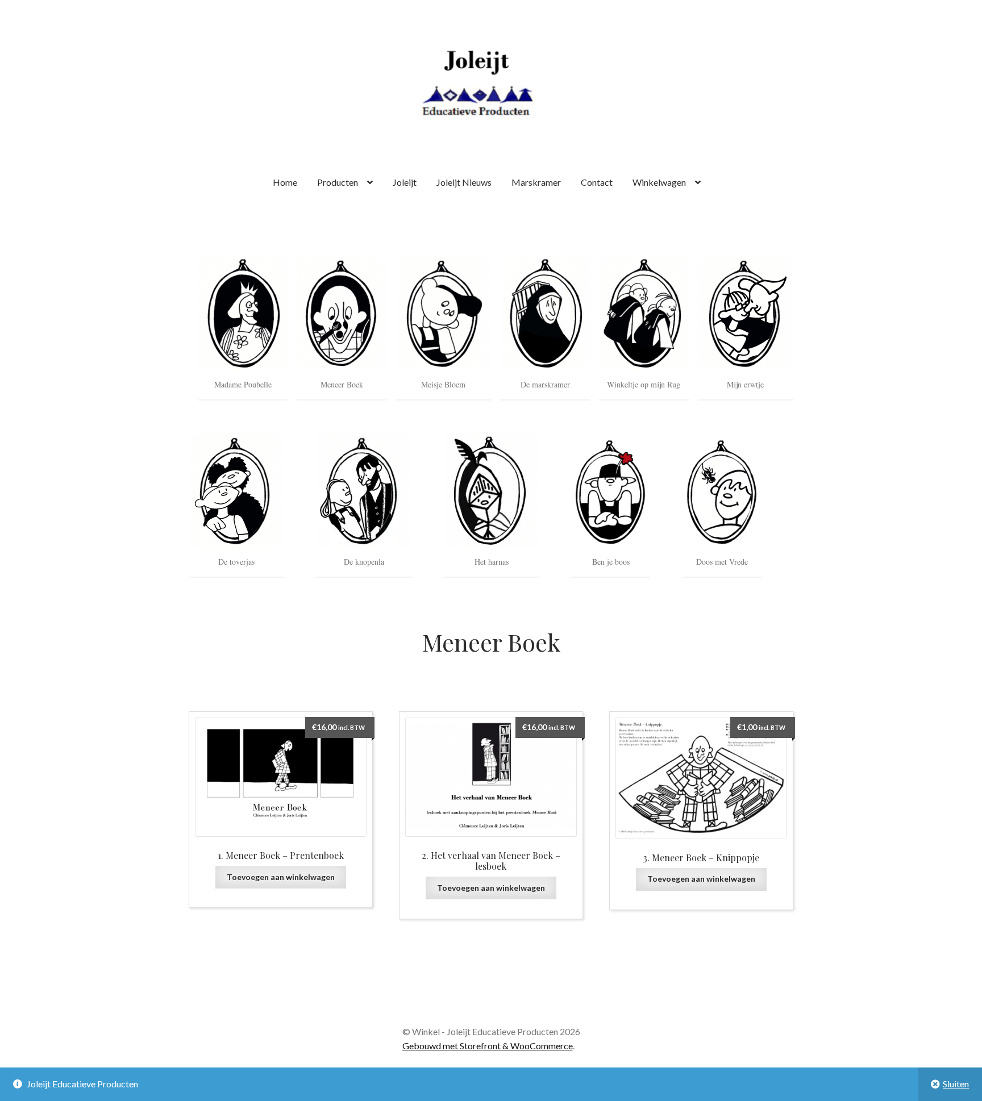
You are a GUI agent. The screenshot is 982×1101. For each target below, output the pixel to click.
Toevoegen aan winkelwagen (281, 877)
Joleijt (405, 182)
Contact (597, 182)
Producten (337, 182)
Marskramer (536, 182)
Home (285, 182)
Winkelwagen (659, 182)
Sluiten (956, 1083)
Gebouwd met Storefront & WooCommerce (487, 1045)
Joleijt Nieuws (464, 182)
